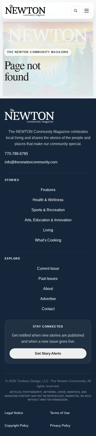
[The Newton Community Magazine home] (48, 116)
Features (48, 190)
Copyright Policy (16, 425)
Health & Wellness (48, 200)
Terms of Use (60, 413)
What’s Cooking (48, 240)
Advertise (48, 299)
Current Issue (48, 269)
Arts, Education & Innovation (48, 220)
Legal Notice (14, 413)
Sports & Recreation (48, 210)
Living (48, 230)
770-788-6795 (16, 154)
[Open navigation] (86, 10)
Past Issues (48, 279)
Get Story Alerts (48, 353)
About (48, 289)
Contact (48, 309)
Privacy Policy (60, 425)
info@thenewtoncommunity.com (31, 162)
